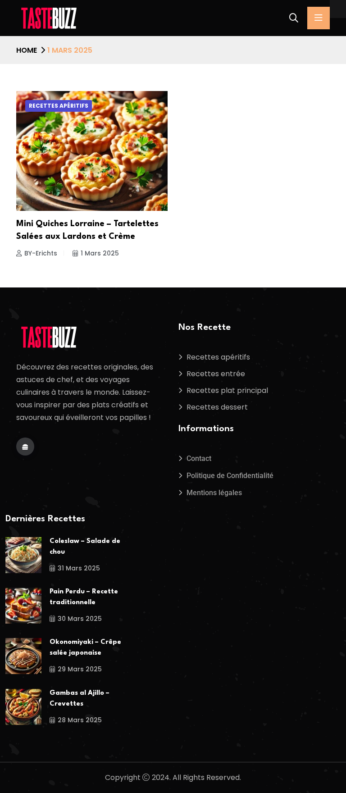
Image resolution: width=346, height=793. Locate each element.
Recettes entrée (216, 373)
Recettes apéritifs (58, 105)
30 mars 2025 (80, 618)
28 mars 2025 (80, 720)
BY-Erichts (40, 253)
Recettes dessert (217, 407)
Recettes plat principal (227, 390)
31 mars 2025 (79, 568)
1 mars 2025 (100, 253)
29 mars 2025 (80, 669)
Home (26, 50)
